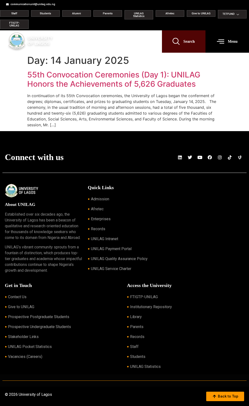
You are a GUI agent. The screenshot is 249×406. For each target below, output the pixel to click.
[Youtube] (200, 157)
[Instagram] (219, 157)
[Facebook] (209, 157)
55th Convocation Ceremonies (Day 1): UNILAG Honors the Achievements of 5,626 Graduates (113, 79)
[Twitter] (190, 157)
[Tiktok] (229, 157)
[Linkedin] (180, 157)
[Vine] (239, 157)
